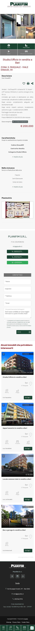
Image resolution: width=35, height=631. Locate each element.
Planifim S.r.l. (17, 236)
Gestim (26, 619)
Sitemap (8, 622)
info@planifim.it (17, 246)
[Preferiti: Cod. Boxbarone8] (3, 507)
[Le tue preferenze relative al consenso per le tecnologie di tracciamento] (32, 628)
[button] (17, 157)
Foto (8, 47)
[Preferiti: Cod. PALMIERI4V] (3, 405)
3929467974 (18, 599)
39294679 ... (18, 257)
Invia (19, 332)
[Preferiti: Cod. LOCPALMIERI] (3, 456)
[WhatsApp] (23, 576)
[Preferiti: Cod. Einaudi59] (24, 83)
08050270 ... (18, 251)
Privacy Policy (16, 622)
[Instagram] (17, 576)
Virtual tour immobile (26, 53)
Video (8, 53)
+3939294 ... (18, 263)
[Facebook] (12, 576)
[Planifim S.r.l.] (19, 5)
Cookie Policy (25, 622)
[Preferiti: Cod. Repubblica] (3, 354)
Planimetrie (26, 47)
